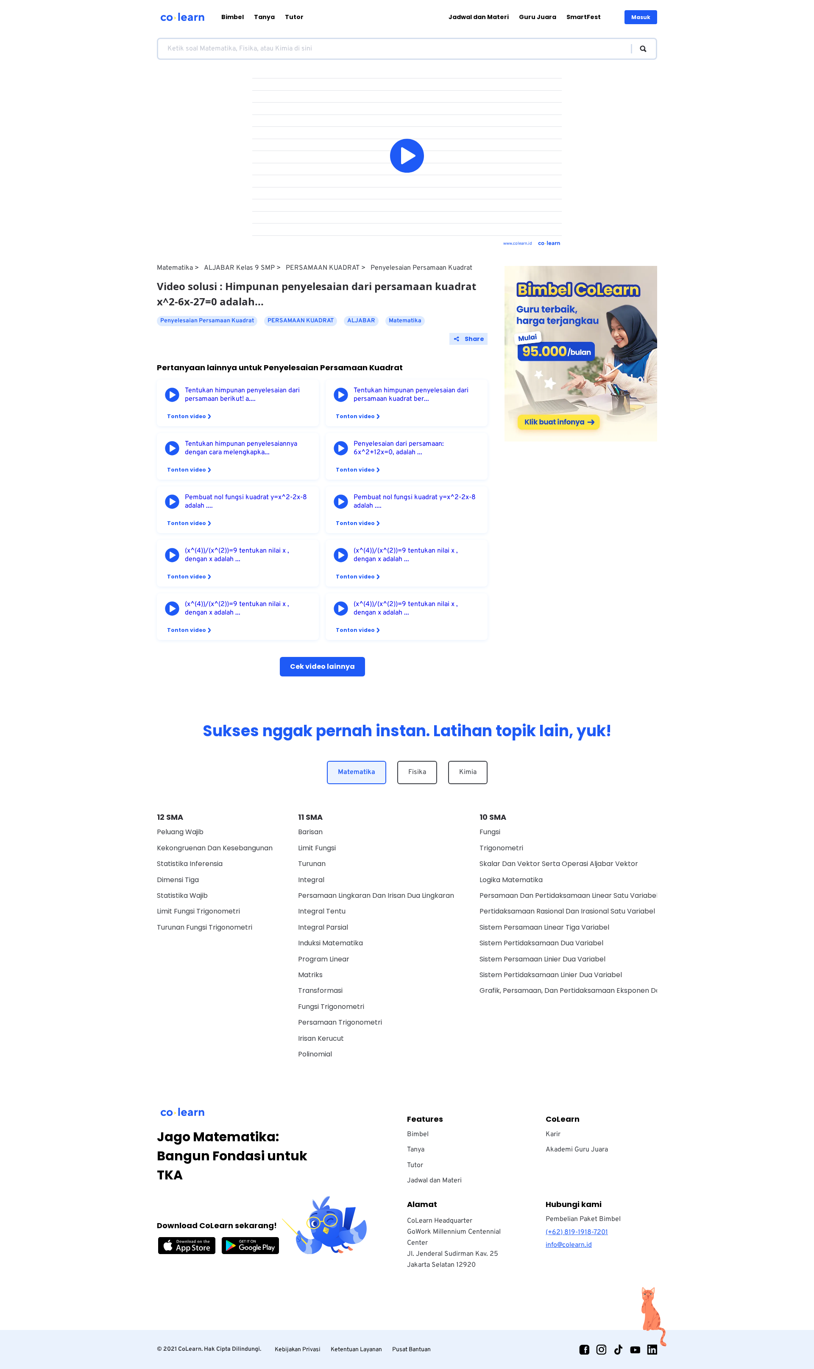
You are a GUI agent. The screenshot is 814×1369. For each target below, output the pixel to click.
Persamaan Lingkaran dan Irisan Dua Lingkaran (376, 895)
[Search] (639, 48)
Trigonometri (501, 848)
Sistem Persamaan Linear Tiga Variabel (544, 927)
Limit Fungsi (317, 848)
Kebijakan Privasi (298, 1349)
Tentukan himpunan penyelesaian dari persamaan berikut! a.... (242, 394)
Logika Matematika (511, 880)
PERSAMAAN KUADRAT (323, 268)
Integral (311, 880)
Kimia (468, 772)
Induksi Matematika (330, 943)
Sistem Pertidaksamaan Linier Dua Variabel (550, 975)
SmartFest (583, 17)
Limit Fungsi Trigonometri (198, 911)
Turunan (312, 864)
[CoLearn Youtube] (635, 1349)
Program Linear (323, 959)
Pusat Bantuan (411, 1349)
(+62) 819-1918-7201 (577, 1232)
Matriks (310, 975)
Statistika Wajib (182, 895)
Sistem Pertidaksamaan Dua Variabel (541, 943)
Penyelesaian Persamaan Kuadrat (421, 268)
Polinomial (315, 1054)
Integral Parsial (323, 927)
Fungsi (489, 832)
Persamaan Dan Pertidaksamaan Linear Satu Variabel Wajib (578, 895)
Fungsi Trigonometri (331, 1006)
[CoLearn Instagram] (601, 1349)
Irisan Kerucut (321, 1038)
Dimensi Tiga (178, 880)
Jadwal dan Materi (479, 17)
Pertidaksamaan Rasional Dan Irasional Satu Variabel (567, 911)
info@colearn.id (569, 1245)
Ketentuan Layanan (356, 1349)
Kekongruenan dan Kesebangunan (215, 848)
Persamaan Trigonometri (340, 1022)
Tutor (294, 17)
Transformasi (320, 990)
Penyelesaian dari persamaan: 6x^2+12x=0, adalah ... (399, 448)
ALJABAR (361, 320)
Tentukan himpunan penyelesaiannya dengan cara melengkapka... (241, 448)
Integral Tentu (322, 911)
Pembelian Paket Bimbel (583, 1219)
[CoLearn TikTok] (618, 1349)
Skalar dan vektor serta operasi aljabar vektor (558, 864)
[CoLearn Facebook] (584, 1349)
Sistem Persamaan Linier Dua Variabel (542, 959)
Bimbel (232, 17)
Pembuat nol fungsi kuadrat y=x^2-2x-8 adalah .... (246, 501)
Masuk (640, 17)
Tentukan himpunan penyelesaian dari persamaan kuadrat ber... (411, 394)
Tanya (264, 17)
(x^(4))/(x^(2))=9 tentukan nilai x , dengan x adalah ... (237, 555)
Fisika (417, 772)
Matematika (175, 268)
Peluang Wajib (180, 832)
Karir (553, 1134)
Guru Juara (537, 17)
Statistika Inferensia (190, 864)
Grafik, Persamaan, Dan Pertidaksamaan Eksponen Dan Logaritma (589, 990)
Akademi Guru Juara (577, 1149)
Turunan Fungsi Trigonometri (204, 927)
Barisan (310, 832)
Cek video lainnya (322, 666)
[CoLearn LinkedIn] (652, 1349)
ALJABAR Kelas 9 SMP (239, 268)
